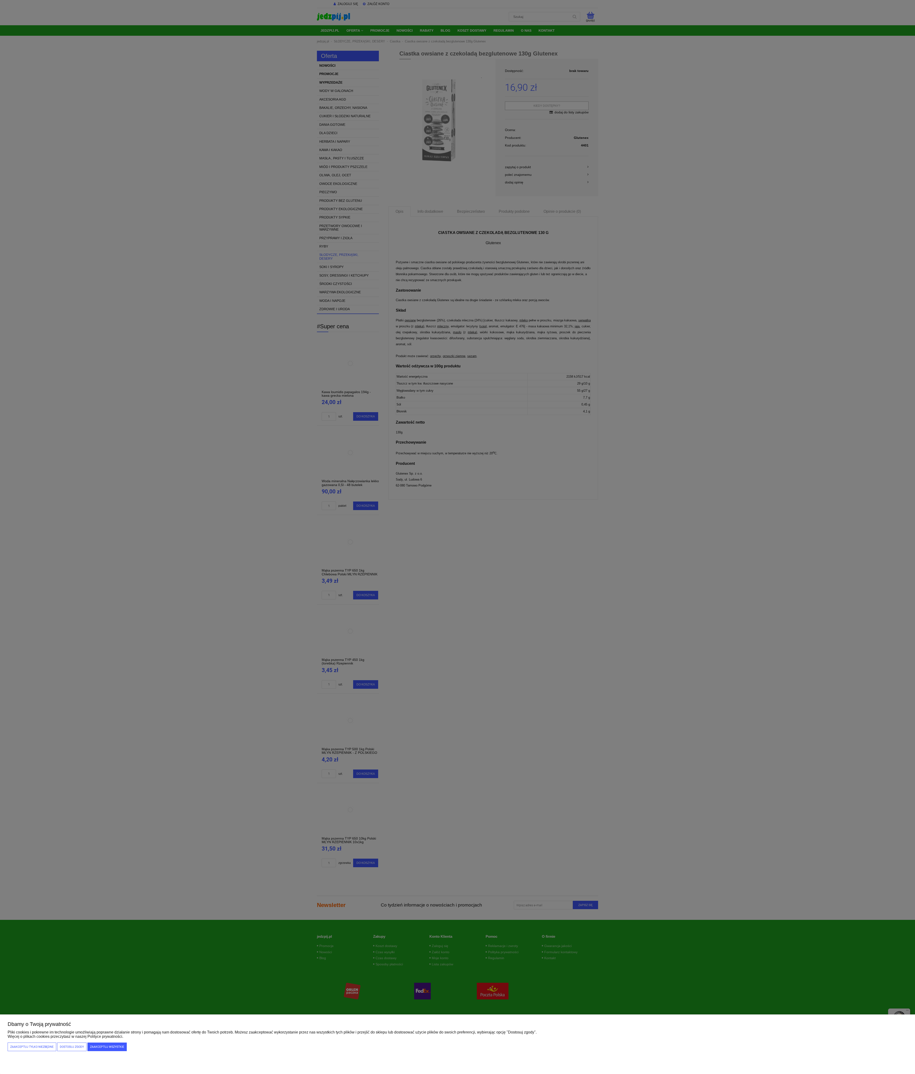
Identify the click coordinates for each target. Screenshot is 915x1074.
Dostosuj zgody (72, 1047)
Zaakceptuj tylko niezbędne (32, 1047)
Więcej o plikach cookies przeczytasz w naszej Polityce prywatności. (65, 1036)
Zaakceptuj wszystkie (107, 1047)
